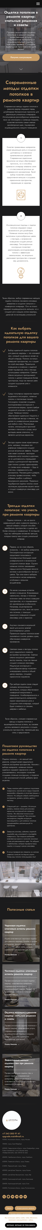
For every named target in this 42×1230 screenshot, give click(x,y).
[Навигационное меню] (38, 4)
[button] (21, 328)
